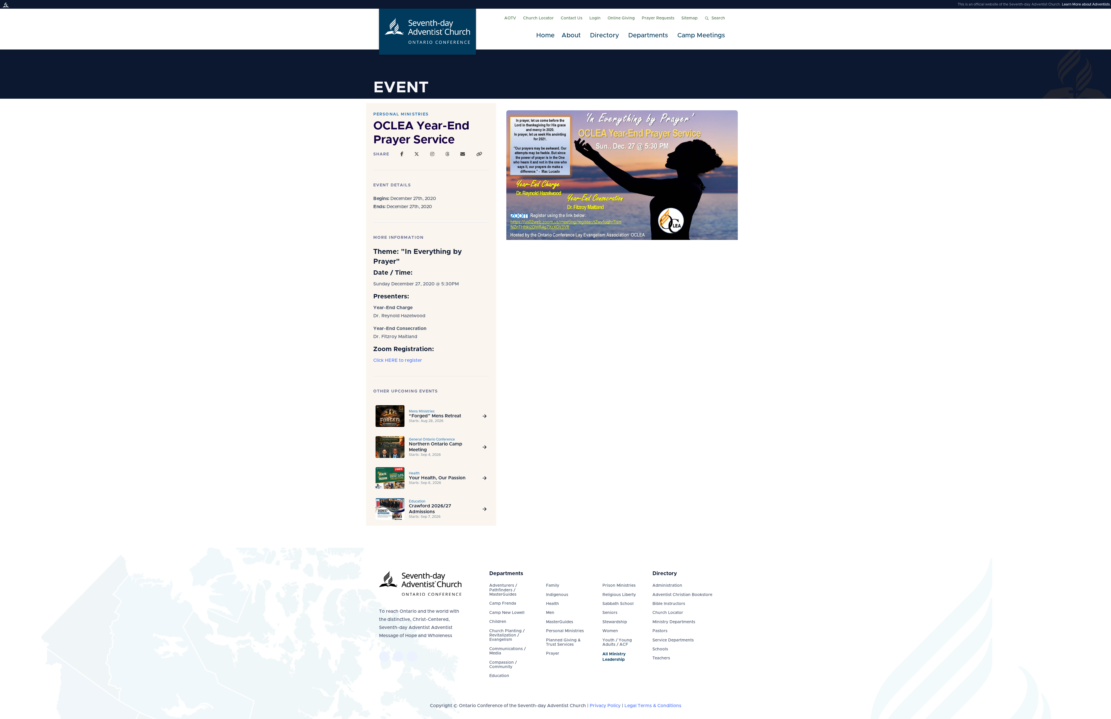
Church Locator (538, 18)
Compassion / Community (503, 665)
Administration (667, 586)
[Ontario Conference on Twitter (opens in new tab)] (398, 656)
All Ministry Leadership (614, 656)
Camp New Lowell (507, 613)
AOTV (510, 18)
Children (497, 622)
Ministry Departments (673, 622)
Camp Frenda (502, 603)
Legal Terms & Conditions (652, 705)
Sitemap (689, 18)
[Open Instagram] (432, 154)
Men (550, 613)
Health (552, 604)
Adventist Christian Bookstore (682, 595)
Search (718, 18)
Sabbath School (618, 604)
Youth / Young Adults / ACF (617, 642)
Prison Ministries (619, 586)
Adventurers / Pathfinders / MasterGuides (503, 590)
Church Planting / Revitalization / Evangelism (507, 635)
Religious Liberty (619, 595)
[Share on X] (416, 154)
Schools (660, 649)
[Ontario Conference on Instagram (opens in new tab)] (412, 656)
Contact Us (571, 18)
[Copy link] (479, 154)
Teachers (661, 658)
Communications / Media (507, 651)
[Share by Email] (462, 154)
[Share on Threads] (447, 154)
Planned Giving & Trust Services (563, 642)
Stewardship (614, 622)
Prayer (552, 654)
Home (545, 35)
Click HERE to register (397, 360)
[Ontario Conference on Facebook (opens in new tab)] (384, 656)
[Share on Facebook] (401, 154)
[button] (572, 35)
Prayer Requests (658, 18)
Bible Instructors (668, 604)
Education (499, 676)
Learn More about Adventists (1086, 4)
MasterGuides (559, 622)
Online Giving (621, 18)
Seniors (609, 613)
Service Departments (673, 640)
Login (595, 18)
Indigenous (557, 595)
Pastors (659, 631)
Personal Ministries (565, 631)
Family (552, 586)
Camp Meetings (701, 35)
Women (610, 631)
